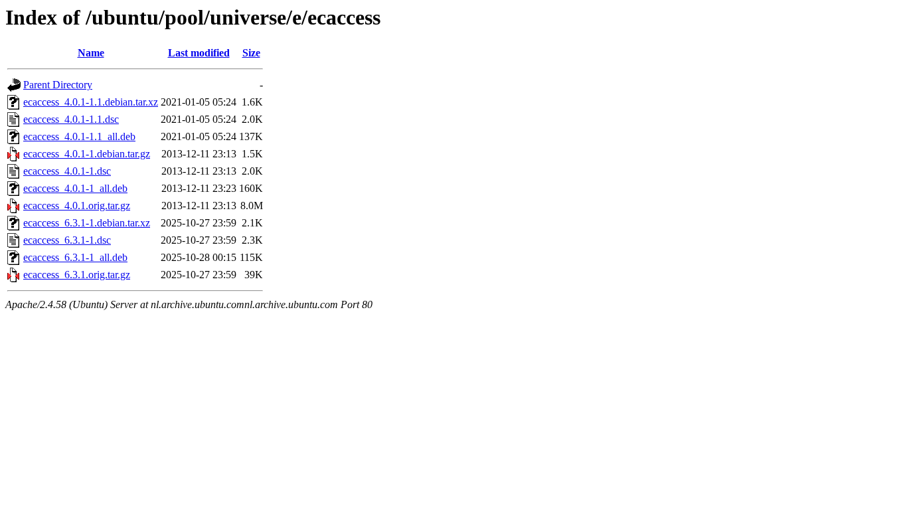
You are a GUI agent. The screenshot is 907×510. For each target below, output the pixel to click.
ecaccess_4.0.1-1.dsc (67, 171)
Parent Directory (57, 84)
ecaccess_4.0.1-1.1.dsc (71, 119)
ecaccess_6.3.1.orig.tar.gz (76, 274)
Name (91, 52)
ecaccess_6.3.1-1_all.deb (75, 257)
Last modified (199, 52)
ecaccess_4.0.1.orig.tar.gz (76, 205)
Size (251, 52)
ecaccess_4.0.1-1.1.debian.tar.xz (90, 102)
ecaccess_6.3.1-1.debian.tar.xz (86, 222)
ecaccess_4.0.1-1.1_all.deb (79, 136)
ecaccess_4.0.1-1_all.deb (75, 188)
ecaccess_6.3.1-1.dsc (67, 240)
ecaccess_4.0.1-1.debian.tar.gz (86, 153)
